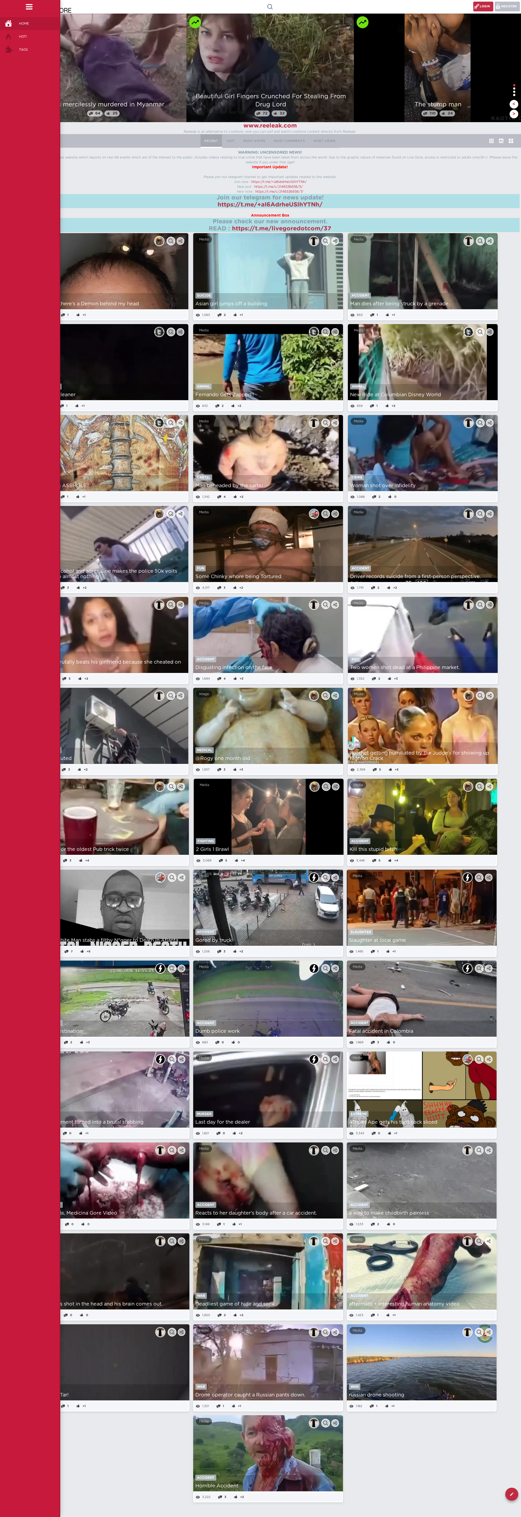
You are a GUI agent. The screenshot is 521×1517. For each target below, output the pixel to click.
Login (485, 6)
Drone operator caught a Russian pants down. (250, 1395)
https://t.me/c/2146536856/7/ (279, 191)
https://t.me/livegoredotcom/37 (281, 229)
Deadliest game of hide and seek (234, 1304)
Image (204, 694)
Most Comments (289, 141)
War (201, 1295)
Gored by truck (213, 940)
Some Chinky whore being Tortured (238, 576)
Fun (200, 568)
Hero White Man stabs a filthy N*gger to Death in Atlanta (110, 940)
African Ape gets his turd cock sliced (393, 1122)
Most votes (254, 141)
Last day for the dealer (222, 1122)
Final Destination (62, 1031)
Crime (357, 477)
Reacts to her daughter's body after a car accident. (256, 1213)
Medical (204, 750)
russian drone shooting (376, 1395)
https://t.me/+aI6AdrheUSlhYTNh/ (279, 181)
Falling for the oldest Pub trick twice (85, 849)
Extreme (359, 1114)
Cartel (204, 477)
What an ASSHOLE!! (65, 485)
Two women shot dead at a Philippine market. (405, 667)
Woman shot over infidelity (383, 485)
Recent (211, 141)
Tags (23, 49)
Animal (203, 386)
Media (204, 239)
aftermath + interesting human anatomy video (404, 1304)
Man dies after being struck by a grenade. (400, 304)
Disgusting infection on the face (233, 667)
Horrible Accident (216, 1486)
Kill (355, 659)
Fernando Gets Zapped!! (224, 394)
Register (509, 6)
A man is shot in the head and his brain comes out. (102, 1304)
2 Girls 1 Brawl (212, 849)
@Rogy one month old (222, 758)
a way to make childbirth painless (389, 1213)
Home (24, 23)
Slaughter (361, 932)
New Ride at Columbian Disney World (395, 394)
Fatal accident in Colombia (381, 1031)
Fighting (206, 841)
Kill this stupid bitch (373, 849)
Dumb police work (217, 1031)
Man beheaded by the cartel (229, 485)
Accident (360, 295)
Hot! (23, 36)
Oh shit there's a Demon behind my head (90, 304)
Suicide (204, 295)
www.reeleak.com (270, 126)
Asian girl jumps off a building (231, 304)
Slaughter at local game (377, 940)
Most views (325, 141)
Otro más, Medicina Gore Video (79, 1213)
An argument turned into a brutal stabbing (93, 1122)
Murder (204, 1114)
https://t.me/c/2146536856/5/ (278, 186)
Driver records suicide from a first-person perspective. (415, 576)
